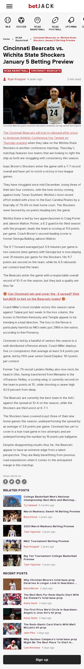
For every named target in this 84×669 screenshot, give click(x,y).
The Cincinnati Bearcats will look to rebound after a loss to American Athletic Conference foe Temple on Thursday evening (40, 138)
